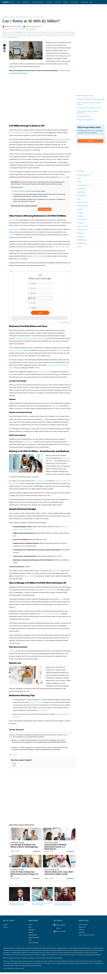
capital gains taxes (17, 350)
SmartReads (84, 2)
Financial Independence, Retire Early (21, 132)
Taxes (18, 2)
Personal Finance (82, 226)
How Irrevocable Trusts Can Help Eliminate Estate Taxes (63, 903)
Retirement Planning (21, 17)
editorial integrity (18, 32)
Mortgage (49, 2)
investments (59, 350)
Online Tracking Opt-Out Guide (87, 935)
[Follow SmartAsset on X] (55, 928)
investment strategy (49, 590)
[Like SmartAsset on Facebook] (55, 925)
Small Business (82, 240)
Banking (65, 2)
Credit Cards (81, 188)
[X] (4, 45)
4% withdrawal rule (60, 139)
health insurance (29, 442)
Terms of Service (83, 924)
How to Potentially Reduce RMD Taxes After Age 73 (42, 903)
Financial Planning (38, 2)
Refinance (80, 233)
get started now (42, 710)
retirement (62, 177)
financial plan (56, 406)
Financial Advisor (82, 206)
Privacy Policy (82, 927)
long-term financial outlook (61, 247)
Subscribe (90, 141)
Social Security (65, 458)
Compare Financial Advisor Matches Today (91, 99)
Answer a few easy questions (22, 191)
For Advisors (74, 2)
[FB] (4, 48)
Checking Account (83, 185)
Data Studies (81, 195)
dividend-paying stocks (38, 338)
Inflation (11, 220)
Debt (79, 199)
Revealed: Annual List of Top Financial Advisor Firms (18, 903)
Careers (5, 927)
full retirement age (40, 481)
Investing (58, 2)
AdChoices (81, 929)
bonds (61, 599)
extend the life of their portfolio (50, 614)
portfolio (12, 235)
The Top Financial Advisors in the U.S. (89, 108)
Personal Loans (82, 230)
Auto (79, 178)
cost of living (56, 570)
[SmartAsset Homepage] (8, 2)
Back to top (12, 755)
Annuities (12, 651)
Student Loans (82, 243)
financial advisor (29, 576)
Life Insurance (81, 219)
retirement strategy (38, 256)
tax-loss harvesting (44, 372)
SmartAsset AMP (32, 935)
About (30, 927)
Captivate (30, 932)
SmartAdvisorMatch (33, 942)
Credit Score (81, 192)
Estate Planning (82, 202)
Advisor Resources (83, 175)
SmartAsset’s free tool (36, 702)
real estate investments (23, 338)
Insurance (80, 212)
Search (30, 924)
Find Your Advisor (44, 209)
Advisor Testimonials (33, 937)
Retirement (26, 2)
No (14, 765)
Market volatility (14, 229)
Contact (5, 924)
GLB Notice (81, 932)
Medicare (51, 461)
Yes (14, 763)
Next (40, 313)
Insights (79, 209)
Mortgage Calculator (84, 116)
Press (29, 940)
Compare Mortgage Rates (85, 120)
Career (79, 182)
